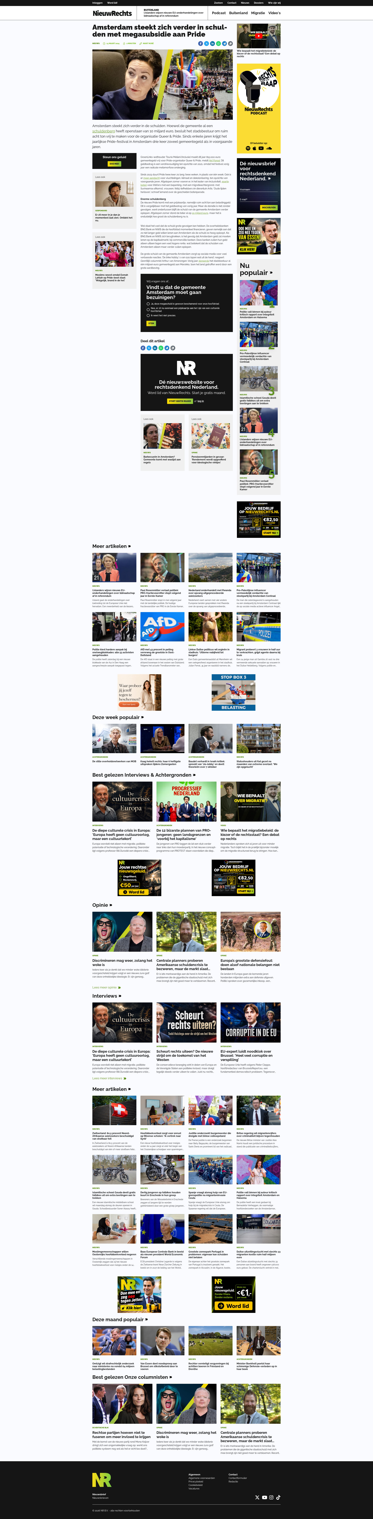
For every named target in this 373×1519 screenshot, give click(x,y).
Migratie (258, 13)
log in (201, 401)
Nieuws (245, 2)
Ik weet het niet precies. (163, 315)
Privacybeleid (196, 1481)
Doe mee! (114, 164)
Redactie (233, 1481)
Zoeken (218, 2)
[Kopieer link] (230, 43)
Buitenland (238, 13)
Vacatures (194, 1488)
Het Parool (214, 160)
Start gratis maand (180, 401)
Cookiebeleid (196, 1485)
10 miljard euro (200, 213)
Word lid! (112, 2)
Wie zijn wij (274, 2)
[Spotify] (248, 148)
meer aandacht (151, 178)
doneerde (204, 261)
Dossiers (258, 2)
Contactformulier (238, 1478)
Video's (274, 13)
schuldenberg (103, 131)
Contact (231, 2)
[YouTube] (261, 148)
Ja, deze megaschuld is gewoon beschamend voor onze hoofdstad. (185, 303)
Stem (151, 323)
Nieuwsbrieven (100, 1498)
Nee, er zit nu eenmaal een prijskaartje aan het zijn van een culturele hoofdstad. (185, 309)
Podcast (219, 13)
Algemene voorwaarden (202, 1478)
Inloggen (97, 2)
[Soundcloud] (269, 148)
